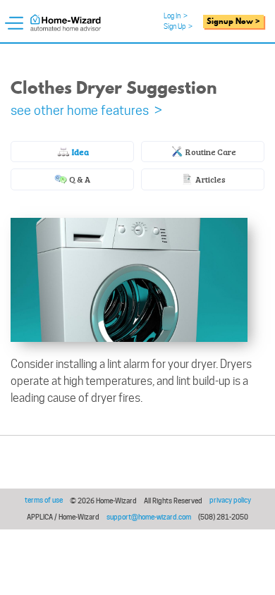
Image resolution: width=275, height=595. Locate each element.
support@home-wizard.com (148, 517)
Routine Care (210, 151)
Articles (210, 179)
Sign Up (178, 26)
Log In (176, 15)
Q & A (79, 179)
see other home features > (86, 110)
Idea (80, 151)
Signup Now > (233, 21)
